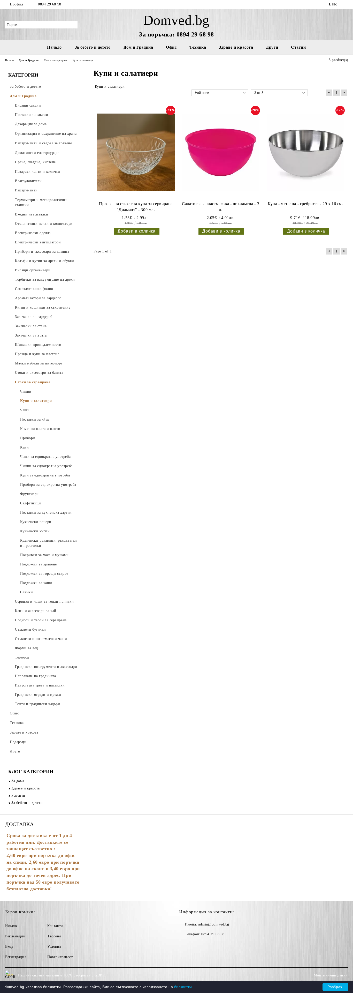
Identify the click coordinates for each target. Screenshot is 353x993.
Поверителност (60, 957)
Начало (54, 47)
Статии (298, 47)
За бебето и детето (93, 47)
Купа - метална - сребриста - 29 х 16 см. (305, 203)
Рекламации (15, 936)
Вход (9, 947)
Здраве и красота (236, 47)
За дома (17, 781)
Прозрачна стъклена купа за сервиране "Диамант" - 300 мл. (135, 206)
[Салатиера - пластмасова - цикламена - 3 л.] (220, 152)
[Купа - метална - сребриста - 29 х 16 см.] (305, 152)
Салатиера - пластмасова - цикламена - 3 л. (220, 206)
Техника (197, 47)
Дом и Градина (138, 47)
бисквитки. (183, 987)
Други (272, 47)
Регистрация (15, 957)
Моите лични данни (331, 975)
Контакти (55, 926)
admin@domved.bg (213, 924)
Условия (54, 947)
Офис (171, 47)
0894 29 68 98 (49, 4)
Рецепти (18, 795)
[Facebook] (345, 4)
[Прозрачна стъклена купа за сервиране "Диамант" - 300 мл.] (136, 152)
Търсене (54, 936)
